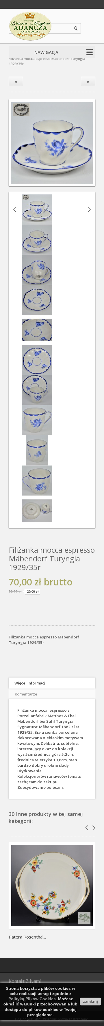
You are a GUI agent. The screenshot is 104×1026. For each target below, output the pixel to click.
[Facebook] (16, 965)
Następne (89, 209)
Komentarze (26, 694)
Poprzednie (15, 209)
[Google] (30, 965)
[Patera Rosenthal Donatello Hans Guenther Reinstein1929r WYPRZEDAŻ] (52, 926)
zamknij (90, 1001)
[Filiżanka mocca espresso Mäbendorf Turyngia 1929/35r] (52, 181)
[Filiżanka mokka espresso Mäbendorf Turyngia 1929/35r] (37, 221)
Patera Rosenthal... (27, 937)
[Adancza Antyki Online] (30, 26)
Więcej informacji (30, 683)
